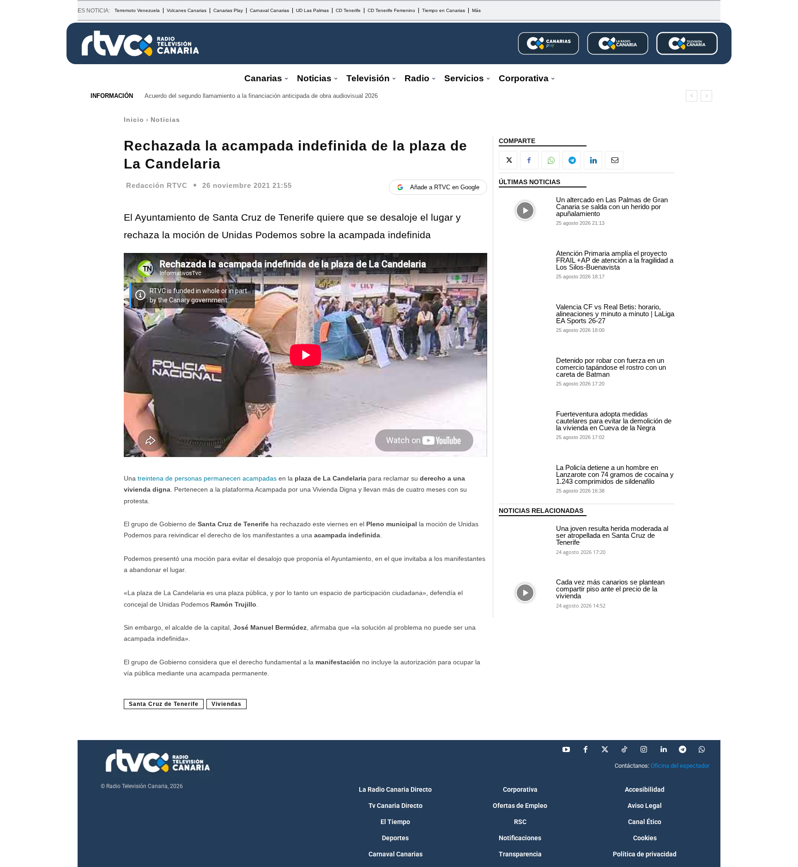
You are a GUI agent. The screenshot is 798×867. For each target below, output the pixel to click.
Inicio (134, 119)
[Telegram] (571, 160)
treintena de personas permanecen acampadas (207, 478)
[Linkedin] (593, 160)
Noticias (165, 119)
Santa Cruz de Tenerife (164, 704)
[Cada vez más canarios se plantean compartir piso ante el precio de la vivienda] (525, 592)
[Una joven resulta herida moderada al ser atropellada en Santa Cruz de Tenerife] (525, 539)
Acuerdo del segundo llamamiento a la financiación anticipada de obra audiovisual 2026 (261, 95)
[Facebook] (529, 160)
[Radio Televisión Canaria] (140, 43)
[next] (706, 96)
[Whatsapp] (702, 749)
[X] (508, 160)
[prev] (691, 96)
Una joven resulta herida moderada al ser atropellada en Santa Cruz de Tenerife (612, 535)
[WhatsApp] (550, 160)
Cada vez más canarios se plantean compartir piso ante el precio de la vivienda (610, 589)
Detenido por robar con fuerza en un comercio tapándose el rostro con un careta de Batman (611, 367)
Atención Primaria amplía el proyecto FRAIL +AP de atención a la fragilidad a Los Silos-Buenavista (614, 260)
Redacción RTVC (156, 185)
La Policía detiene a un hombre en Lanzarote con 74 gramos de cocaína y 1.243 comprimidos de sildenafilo (615, 474)
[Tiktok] (624, 749)
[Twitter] (605, 749)
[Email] (614, 160)
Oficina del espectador (680, 765)
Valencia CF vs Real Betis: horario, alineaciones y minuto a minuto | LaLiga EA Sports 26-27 (615, 314)
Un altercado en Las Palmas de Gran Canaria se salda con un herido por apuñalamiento (612, 206)
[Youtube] (566, 749)
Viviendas (227, 704)
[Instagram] (643, 749)
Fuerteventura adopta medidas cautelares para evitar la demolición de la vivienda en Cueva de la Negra (613, 421)
